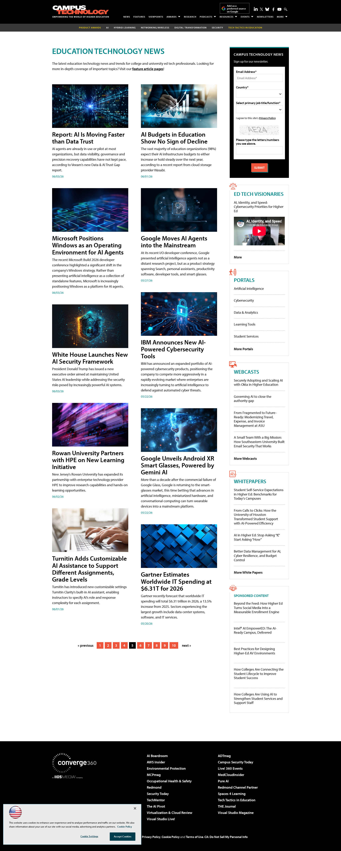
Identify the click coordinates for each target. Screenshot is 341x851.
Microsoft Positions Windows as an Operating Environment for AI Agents (88, 245)
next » (186, 645)
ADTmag (224, 755)
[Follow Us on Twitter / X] (261, 9)
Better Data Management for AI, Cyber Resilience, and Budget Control (257, 555)
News (126, 16)
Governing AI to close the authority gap (252, 398)
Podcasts (206, 16)
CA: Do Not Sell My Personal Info (226, 837)
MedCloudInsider (231, 774)
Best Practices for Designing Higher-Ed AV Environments (254, 651)
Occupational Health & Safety (169, 781)
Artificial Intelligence (249, 288)
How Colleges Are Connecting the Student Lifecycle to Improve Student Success (259, 673)
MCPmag (154, 774)
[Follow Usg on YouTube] (279, 9)
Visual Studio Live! (161, 819)
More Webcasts (245, 458)
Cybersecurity (244, 300)
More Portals (243, 349)
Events (245, 16)
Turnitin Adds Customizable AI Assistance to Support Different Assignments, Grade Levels (89, 568)
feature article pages (147, 69)
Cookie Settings (89, 836)
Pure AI (223, 781)
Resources (226, 16)
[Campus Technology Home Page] (80, 11)
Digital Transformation (190, 27)
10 (174, 645)
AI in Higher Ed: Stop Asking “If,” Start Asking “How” (256, 537)
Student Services (246, 336)
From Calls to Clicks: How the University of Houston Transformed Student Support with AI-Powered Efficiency (256, 516)
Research (190, 16)
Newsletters (265, 16)
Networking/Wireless (155, 27)
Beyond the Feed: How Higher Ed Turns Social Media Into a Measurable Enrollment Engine (258, 607)
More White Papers (248, 572)
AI (107, 27)
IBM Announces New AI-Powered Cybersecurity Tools (173, 349)
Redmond (154, 787)
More (280, 16)
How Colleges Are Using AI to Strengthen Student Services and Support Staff (258, 698)
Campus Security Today (235, 762)
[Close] (135, 808)
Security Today (158, 793)
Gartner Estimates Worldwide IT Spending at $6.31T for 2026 (176, 581)
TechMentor (156, 800)
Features (139, 16)
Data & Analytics (246, 312)
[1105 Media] (75, 799)
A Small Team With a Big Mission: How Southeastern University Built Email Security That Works (259, 441)
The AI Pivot (156, 806)
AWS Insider (156, 762)
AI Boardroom (157, 755)
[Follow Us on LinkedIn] (256, 9)
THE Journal (227, 806)
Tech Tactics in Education (236, 800)
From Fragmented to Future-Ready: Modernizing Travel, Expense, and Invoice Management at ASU (255, 419)
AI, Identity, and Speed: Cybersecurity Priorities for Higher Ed (258, 206)
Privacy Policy (267, 118)
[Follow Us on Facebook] (273, 9)
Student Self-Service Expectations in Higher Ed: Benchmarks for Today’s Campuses (258, 494)
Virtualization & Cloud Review (169, 812)
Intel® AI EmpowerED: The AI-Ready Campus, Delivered (255, 630)
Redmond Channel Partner (238, 787)
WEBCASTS (246, 371)
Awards (172, 16)
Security (217, 27)
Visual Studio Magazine (236, 812)
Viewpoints (156, 16)
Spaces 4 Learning (231, 793)
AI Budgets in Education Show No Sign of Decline (174, 137)
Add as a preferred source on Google (236, 8)
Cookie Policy (171, 837)
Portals (244, 279)
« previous (86, 645)
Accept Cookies (122, 836)
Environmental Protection (166, 768)
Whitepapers (250, 481)
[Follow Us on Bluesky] (267, 9)
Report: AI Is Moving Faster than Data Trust (88, 137)
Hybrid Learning (125, 27)
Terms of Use (194, 837)
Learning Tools (244, 324)
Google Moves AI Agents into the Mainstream (174, 241)
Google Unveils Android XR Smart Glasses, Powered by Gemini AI (177, 465)
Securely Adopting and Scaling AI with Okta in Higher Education (258, 382)
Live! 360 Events (230, 768)
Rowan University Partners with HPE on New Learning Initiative (88, 460)
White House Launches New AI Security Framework (90, 357)
